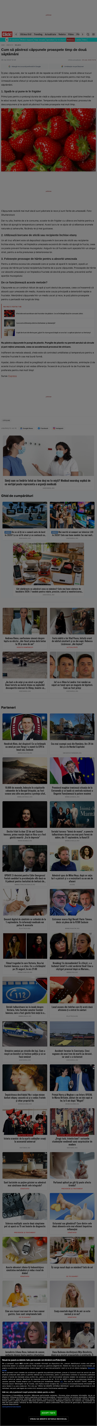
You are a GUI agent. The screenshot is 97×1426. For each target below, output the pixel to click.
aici (61, 1381)
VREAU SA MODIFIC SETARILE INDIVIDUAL (48, 1419)
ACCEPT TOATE (48, 1413)
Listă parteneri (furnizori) (11, 1407)
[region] (48, 1391)
